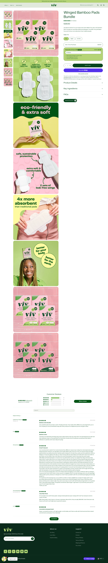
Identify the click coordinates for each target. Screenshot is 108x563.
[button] (67, 20)
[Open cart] (103, 5)
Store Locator (19, 5)
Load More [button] (54, 518)
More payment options (83, 73)
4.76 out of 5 (29, 400)
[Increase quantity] (70, 65)
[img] (42, 420)
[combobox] (89, 5)
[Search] (97, 5)
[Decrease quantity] (65, 65)
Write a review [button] (83, 401)
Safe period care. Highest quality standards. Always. (54, 1)
